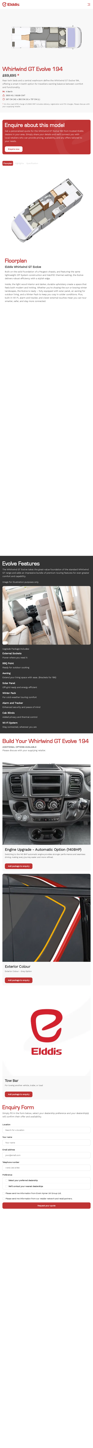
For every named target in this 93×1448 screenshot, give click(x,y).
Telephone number (10, 1162)
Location (6, 1124)
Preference (7, 1174)
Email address (8, 1149)
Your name (7, 1137)
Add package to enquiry (18, 866)
